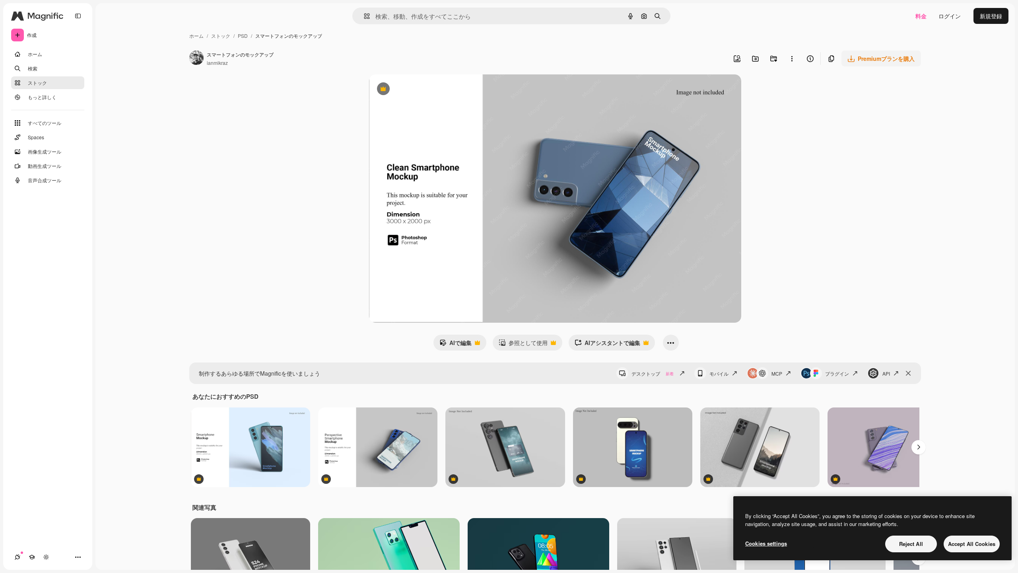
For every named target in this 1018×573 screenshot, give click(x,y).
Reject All (911, 544)
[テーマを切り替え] (46, 557)
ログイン (949, 16)
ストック (220, 35)
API (886, 373)
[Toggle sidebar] (78, 16)
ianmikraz (217, 62)
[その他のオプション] (792, 58)
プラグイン (837, 373)
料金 (921, 16)
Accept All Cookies (971, 544)
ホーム (196, 35)
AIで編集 (455, 345)
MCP (776, 373)
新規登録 (991, 16)
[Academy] (31, 557)
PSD (243, 35)
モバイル (719, 373)
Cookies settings (766, 543)
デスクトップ (652, 373)
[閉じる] (908, 373)
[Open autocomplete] (364, 16)
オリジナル (424, 90)
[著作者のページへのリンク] (196, 58)
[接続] (17, 557)
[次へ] (918, 447)
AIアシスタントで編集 (607, 345)
